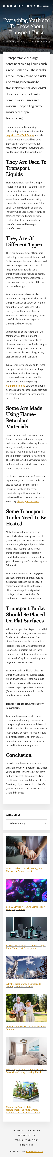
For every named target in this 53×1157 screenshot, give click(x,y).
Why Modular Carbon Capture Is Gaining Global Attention (23, 985)
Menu (46, 6)
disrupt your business (28, 501)
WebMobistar (21, 6)
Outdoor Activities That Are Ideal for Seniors (26, 1028)
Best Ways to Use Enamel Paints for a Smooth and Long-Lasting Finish (26, 1071)
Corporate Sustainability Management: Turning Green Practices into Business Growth (23, 1110)
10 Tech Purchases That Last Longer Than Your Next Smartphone (26, 946)
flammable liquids (15, 386)
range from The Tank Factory (20, 135)
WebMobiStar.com (34, 1151)
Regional (9, 42)
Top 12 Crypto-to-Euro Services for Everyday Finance (25, 908)
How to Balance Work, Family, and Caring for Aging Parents (24, 869)
